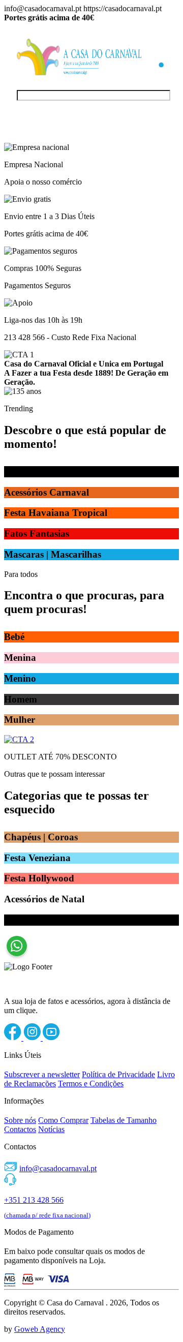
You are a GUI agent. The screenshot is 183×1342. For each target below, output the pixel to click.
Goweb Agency (39, 1329)
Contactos (20, 1129)
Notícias (51, 1129)
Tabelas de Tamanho (123, 1120)
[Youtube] (51, 1037)
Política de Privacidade (118, 1074)
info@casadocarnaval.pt (58, 1168)
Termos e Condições (91, 1083)
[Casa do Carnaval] (79, 72)
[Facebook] (13, 1037)
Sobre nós (20, 1120)
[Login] (158, 52)
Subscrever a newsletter (42, 1074)
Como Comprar (63, 1120)
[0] (158, 75)
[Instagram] (33, 1037)
